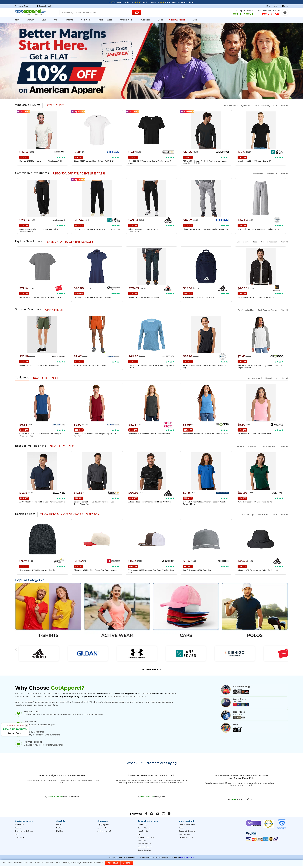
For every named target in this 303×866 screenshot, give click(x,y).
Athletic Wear (126, 20)
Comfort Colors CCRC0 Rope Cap (197, 570)
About (58, 825)
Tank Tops (22, 377)
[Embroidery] (241, 706)
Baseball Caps (248, 514)
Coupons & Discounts (187, 831)
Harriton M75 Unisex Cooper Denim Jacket (256, 297)
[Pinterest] (151, 814)
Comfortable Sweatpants (32, 173)
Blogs (181, 828)
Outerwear (145, 20)
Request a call (45, 6)
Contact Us (19, 825)
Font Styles (142, 840)
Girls (56, 20)
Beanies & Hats (25, 514)
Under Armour (243, 242)
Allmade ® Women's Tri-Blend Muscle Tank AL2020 (205, 434)
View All (284, 105)
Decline (126, 863)
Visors (274, 514)
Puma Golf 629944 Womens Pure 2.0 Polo (256, 502)
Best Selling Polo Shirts (30, 445)
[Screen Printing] (241, 693)
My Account (271, 6)
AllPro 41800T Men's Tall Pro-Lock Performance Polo (42, 502)
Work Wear (86, 20)
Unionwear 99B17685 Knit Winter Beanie (37, 570)
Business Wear (105, 20)
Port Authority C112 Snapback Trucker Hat (62, 775)
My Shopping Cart (104, 831)
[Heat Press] (239, 718)
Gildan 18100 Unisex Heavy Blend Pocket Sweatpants (206, 229)
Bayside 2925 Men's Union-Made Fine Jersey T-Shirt (41, 161)
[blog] (169, 814)
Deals (160, 20)
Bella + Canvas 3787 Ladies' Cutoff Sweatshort (39, 365)
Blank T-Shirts (230, 105)
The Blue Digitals (187, 857)
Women (30, 20)
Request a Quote (144, 844)
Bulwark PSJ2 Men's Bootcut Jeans (143, 297)
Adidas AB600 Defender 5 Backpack (198, 297)
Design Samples (144, 850)
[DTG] (237, 731)
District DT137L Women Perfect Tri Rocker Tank (149, 434)
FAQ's (17, 834)
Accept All (113, 863)
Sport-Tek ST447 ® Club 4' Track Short (90, 365)
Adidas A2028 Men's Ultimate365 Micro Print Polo (149, 502)
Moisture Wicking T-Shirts (266, 105)
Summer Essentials (28, 309)
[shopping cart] (285, 12)
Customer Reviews (145, 847)
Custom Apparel (177, 20)
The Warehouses (62, 828)
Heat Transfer (143, 831)
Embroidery (142, 825)
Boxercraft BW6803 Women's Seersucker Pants (258, 229)
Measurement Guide (187, 825)
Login (285, 6)
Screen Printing (143, 828)
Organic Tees (245, 105)
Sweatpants (257, 173)
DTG (139, 834)
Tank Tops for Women (267, 310)
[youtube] (157, 814)
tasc (255, 242)
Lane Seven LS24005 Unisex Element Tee (256, 161)
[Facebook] (146, 814)
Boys (44, 20)
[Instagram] (163, 814)
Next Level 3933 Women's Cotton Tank (254, 434)
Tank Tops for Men (246, 310)
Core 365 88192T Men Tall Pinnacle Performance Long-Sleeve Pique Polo (241, 776)
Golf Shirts (239, 446)
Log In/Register (103, 825)
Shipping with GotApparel (25, 831)
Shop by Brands (151, 669)
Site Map (59, 831)
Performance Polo (269, 446)
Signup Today (15, 733)
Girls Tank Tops (270, 378)
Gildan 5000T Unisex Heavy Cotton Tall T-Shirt (94, 161)
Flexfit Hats (263, 514)
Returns (18, 828)
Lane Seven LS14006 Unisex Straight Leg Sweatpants (97, 229)
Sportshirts (253, 446)
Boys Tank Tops (253, 378)
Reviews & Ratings (186, 837)
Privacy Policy (20, 837)
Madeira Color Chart (146, 837)
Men (17, 20)
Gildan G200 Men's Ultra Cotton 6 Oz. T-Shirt (151, 775)
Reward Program (185, 834)
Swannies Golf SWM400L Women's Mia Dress (93, 297)
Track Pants (272, 173)
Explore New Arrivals (28, 241)
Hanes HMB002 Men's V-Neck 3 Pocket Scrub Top (41, 297)
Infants (69, 20)
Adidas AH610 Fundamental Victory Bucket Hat (258, 570)
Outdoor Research (269, 242)
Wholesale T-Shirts (27, 104)
